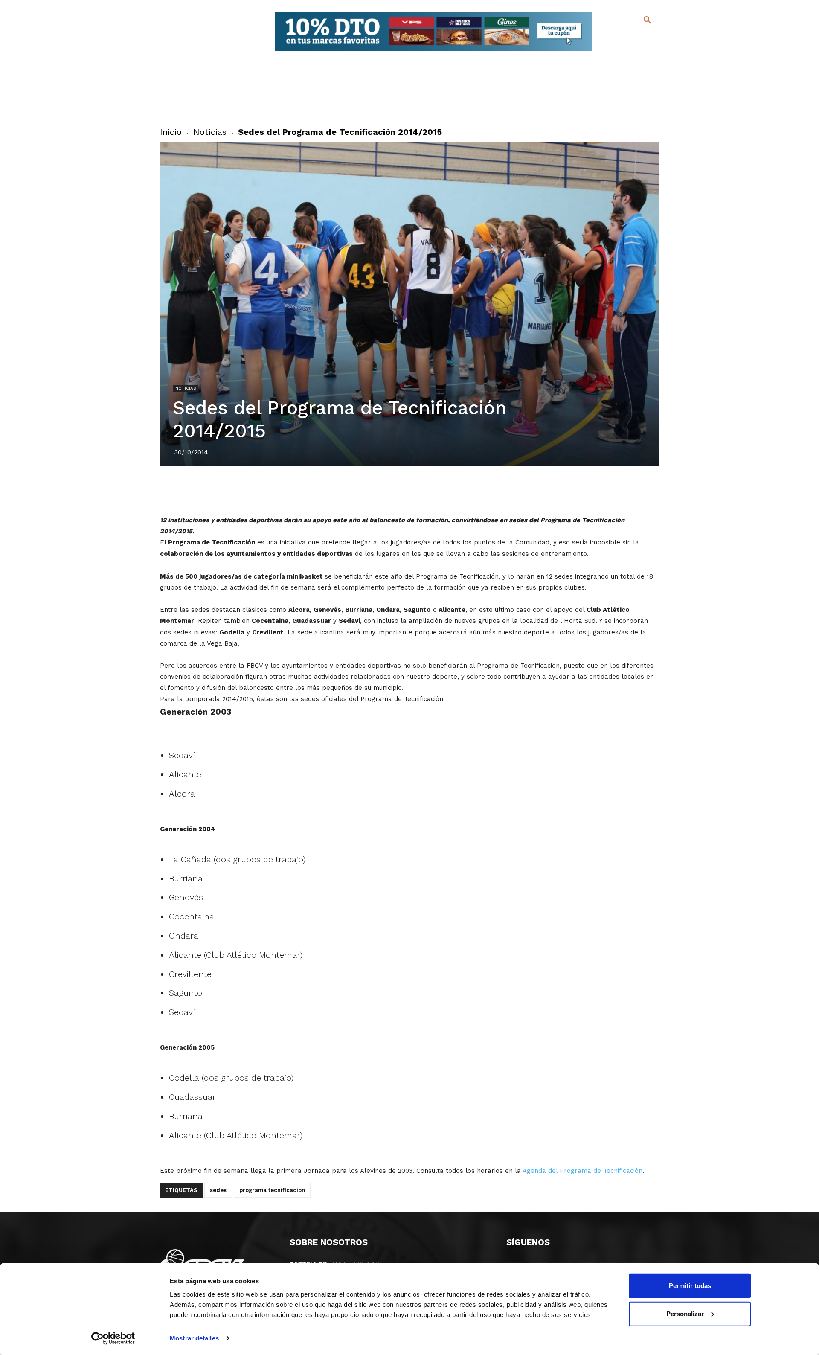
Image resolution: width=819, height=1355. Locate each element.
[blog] (637, 37)
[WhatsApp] (438, 490)
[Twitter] (625, 37)
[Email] (458, 490)
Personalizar (685, 1313)
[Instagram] (651, 38)
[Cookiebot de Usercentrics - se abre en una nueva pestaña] (113, 1338)
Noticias (210, 132)
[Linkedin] (419, 490)
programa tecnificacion (272, 1190)
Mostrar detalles (194, 1338)
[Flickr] (613, 51)
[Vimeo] (626, 51)
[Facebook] (613, 38)
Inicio (171, 132)
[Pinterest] (399, 490)
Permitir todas (690, 1285)
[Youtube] (640, 51)
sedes (218, 1190)
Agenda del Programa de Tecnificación (582, 1171)
